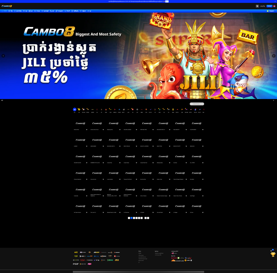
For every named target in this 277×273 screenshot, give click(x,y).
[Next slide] (274, 56)
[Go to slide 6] (140, 96)
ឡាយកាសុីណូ (19, 11)
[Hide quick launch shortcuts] (271, 251)
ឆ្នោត (53, 11)
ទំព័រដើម (5, 11)
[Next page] (148, 218)
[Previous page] (129, 218)
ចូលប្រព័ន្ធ (262, 6)
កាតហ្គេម (38, 11)
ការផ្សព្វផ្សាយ (271, 11)
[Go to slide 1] (133, 96)
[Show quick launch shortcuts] (273, 250)
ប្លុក (90, 11)
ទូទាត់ (167, 1)
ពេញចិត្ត (80, 121)
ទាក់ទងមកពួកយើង (158, 255)
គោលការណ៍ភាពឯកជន (142, 257)
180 (145, 217)
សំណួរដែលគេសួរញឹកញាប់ (159, 253)
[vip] (273, 254)
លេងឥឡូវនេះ (80, 124)
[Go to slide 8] (143, 96)
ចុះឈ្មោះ (269, 6)
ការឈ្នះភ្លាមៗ (60, 11)
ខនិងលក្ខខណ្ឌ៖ (141, 255)
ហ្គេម (26, 11)
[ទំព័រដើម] (6, 6)
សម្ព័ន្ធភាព (84, 11)
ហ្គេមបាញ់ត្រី (46, 11)
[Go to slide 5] (139, 96)
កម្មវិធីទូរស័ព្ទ (76, 11)
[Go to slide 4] (137, 96)
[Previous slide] (3, 56)
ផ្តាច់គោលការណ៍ (141, 260)
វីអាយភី (68, 11)
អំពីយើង (139, 253)
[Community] (257, 6)
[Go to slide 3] (136, 96)
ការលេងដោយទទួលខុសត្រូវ (142, 258)
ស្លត (32, 11)
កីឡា (12, 11)
